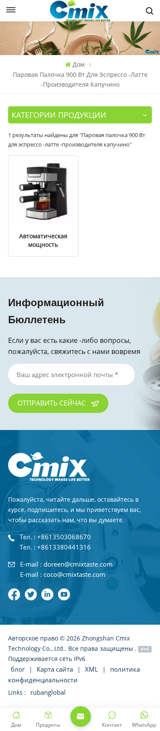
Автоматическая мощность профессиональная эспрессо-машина (43, 240)
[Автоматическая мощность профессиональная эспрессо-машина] (43, 192)
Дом (78, 64)
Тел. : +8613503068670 (55, 537)
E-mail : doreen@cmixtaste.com (66, 564)
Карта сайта (56, 669)
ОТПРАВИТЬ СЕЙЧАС (52, 403)
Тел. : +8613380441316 (55, 547)
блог (18, 669)
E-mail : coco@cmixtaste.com (62, 575)
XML (91, 669)
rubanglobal (48, 692)
